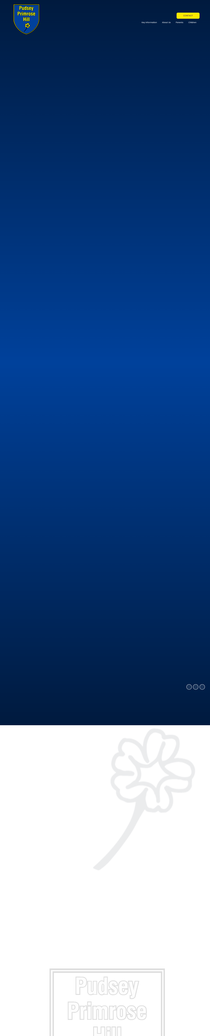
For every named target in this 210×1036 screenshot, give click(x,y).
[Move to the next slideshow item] (202, 687)
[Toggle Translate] (173, 15)
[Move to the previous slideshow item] (195, 687)
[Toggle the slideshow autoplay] (189, 687)
